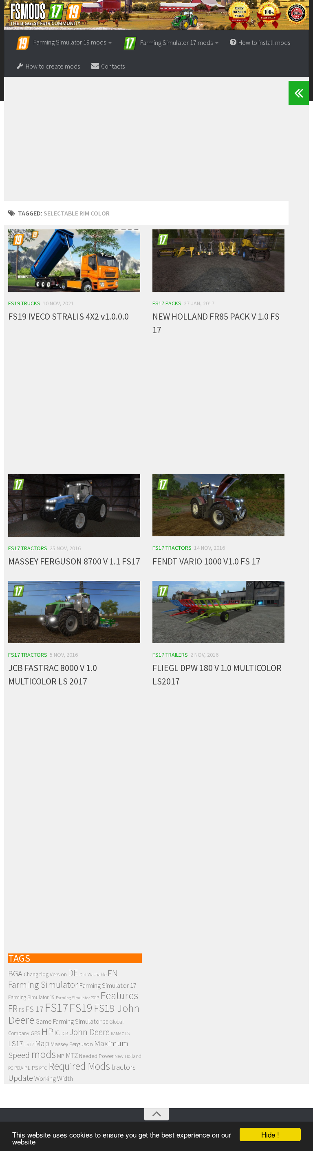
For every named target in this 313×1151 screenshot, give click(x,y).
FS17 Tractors (27, 548)
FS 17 (34, 1009)
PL (27, 1067)
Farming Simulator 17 (108, 985)
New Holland (128, 1056)
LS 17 (29, 1044)
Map (42, 1043)
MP (60, 1056)
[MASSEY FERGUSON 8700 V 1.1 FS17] (74, 505)
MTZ (72, 1055)
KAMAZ (117, 1033)
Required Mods (79, 1066)
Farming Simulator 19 (31, 997)
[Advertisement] (146, 144)
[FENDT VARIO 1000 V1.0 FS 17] (218, 505)
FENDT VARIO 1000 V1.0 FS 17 (206, 561)
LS (127, 1033)
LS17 (15, 1043)
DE (73, 973)
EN (113, 973)
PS (35, 1067)
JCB (64, 1033)
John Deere (89, 1032)
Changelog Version (45, 974)
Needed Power (96, 1056)
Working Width (53, 1078)
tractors (123, 1067)
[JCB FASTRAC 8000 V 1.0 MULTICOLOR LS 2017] (74, 612)
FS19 (81, 1007)
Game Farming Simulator (68, 1021)
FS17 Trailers (170, 654)
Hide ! (270, 1134)
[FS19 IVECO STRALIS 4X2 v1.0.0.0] (74, 260)
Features (119, 995)
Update (20, 1078)
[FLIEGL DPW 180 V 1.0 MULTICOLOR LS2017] (218, 612)
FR (13, 1008)
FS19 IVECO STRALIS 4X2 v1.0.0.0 (68, 316)
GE (105, 1022)
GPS (35, 1033)
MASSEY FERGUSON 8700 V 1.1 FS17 (74, 561)
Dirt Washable (92, 975)
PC (10, 1068)
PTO (43, 1068)
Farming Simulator (43, 984)
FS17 (56, 1007)
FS (21, 1010)
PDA (18, 1067)
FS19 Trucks (24, 303)
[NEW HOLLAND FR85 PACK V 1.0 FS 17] (218, 260)
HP (47, 1031)
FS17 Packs (166, 303)
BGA (15, 973)
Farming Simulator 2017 (77, 997)
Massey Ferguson (72, 1044)
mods (43, 1054)
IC (57, 1033)
